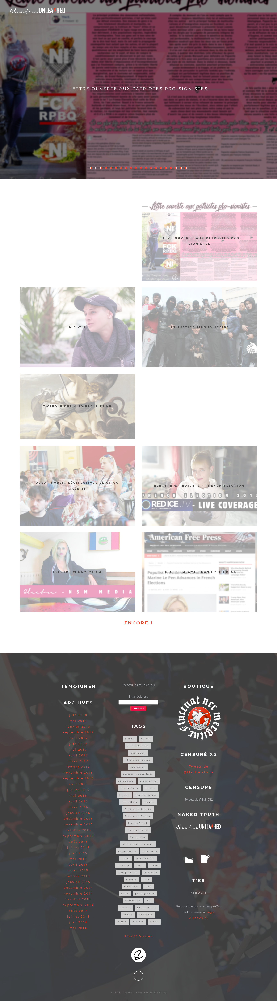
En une (150, 788)
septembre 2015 (78, 836)
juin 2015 (78, 853)
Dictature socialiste (138, 774)
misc (146, 879)
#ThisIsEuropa (138, 745)
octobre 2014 (78, 899)
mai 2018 (78, 721)
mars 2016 (78, 807)
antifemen (138, 752)
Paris (125, 893)
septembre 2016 (78, 778)
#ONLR (130, 738)
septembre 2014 (78, 905)
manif (154, 865)
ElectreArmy (149, 781)
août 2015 (78, 842)
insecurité (150, 851)
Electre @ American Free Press (199, 571)
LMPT (140, 865)
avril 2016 (78, 801)
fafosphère (130, 802)
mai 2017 (78, 749)
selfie (122, 921)
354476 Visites (138, 936)
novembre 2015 (78, 824)
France (149, 802)
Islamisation (145, 858)
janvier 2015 (78, 882)
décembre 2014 (78, 888)
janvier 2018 (78, 726)
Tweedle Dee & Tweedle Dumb (138, 88)
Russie (128, 914)
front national (138, 830)
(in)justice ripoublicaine (199, 327)
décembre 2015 (78, 818)
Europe (124, 795)
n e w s (77, 327)
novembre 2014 (78, 893)
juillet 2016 (78, 790)
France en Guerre (138, 816)
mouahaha (131, 886)
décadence (126, 781)
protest (125, 907)
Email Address (138, 696)
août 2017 (78, 738)
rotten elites (146, 907)
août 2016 (78, 784)
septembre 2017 (78, 732)
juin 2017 (78, 744)
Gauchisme (138, 837)
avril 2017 (78, 755)
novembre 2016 (78, 772)
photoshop (132, 900)
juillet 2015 (78, 847)
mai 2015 (78, 859)
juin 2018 (78, 715)
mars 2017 (78, 761)
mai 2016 (78, 795)
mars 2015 (78, 870)
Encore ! (138, 623)
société (138, 921)
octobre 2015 (78, 830)
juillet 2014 (78, 916)
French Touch (138, 823)
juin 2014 (78, 922)
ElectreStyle (130, 788)
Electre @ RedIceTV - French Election (199, 485)
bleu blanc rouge (138, 759)
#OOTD (146, 738)
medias (131, 879)
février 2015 (78, 876)
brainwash (138, 766)
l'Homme (123, 865)
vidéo (154, 921)
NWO (148, 886)
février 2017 (78, 767)
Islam (126, 858)
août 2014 (78, 911)
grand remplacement (138, 844)
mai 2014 (78, 928)
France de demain (138, 809)
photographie (145, 893)
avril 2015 (78, 865)
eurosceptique (146, 795)
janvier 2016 (78, 813)
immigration (127, 851)
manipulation (128, 872)
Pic (149, 900)
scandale (146, 914)
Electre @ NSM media (77, 571)
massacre (151, 872)
